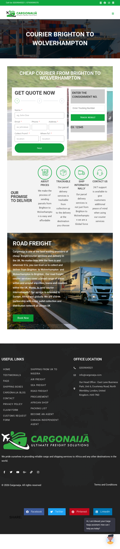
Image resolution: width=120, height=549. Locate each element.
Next (39, 148)
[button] (34, 511)
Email (17, 122)
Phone (35, 122)
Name (18, 110)
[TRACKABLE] (63, 173)
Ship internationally (81, 185)
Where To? (45, 133)
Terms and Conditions (105, 484)
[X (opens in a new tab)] (101, 2)
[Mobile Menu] (113, 13)
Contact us (100, 181)
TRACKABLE (63, 181)
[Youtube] (17, 472)
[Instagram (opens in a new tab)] (109, 2)
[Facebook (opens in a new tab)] (105, 2)
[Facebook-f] (4, 472)
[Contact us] (100, 173)
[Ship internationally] (82, 173)
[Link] (31, 472)
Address (53, 122)
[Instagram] (38, 472)
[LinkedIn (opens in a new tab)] (112, 2)
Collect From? (21, 133)
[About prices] (45, 173)
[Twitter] (11, 472)
